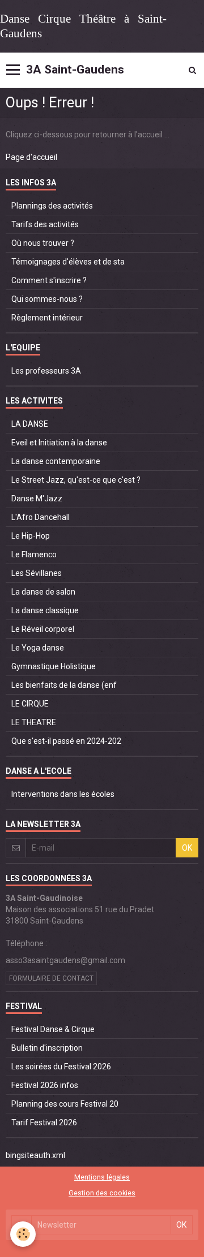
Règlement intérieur (47, 317)
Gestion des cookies (102, 1193)
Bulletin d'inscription (47, 1047)
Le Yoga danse (37, 647)
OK (187, 847)
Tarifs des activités (45, 224)
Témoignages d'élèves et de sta (68, 261)
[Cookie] (23, 1234)
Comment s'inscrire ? (49, 280)
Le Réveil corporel (42, 629)
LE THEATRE (33, 722)
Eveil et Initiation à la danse (59, 442)
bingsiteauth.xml (35, 1155)
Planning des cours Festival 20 (64, 1103)
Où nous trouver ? (42, 243)
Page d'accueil (31, 157)
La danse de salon (43, 591)
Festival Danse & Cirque (53, 1029)
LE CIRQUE (30, 703)
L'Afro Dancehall (40, 517)
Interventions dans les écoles (62, 794)
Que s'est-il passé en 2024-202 (66, 740)
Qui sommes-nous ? (47, 299)
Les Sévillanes (36, 573)
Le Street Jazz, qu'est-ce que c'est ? (76, 479)
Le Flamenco (34, 554)
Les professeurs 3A (46, 370)
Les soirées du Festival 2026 (61, 1066)
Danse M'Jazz (36, 498)
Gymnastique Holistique (53, 666)
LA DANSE (29, 423)
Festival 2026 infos (44, 1085)
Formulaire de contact (51, 978)
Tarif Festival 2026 (44, 1122)
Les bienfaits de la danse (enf (64, 685)
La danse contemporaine (55, 461)
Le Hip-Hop (30, 535)
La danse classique (45, 610)
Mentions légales (102, 1177)
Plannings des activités (52, 205)
